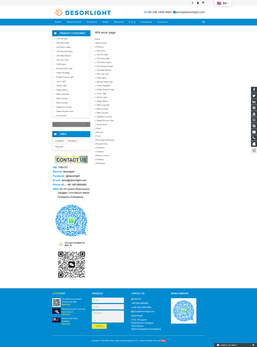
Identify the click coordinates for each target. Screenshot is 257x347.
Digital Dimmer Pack (105, 120)
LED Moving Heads (105, 66)
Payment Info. (102, 144)
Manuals (99, 132)
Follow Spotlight (103, 86)
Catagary (100, 159)
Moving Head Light (105, 82)
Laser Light (101, 93)
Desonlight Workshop (105, 140)
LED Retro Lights (104, 62)
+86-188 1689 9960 (159, 12)
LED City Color (103, 74)
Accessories (102, 124)
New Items (101, 51)
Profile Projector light (105, 89)
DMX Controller (103, 105)
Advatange (100, 163)
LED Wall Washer (104, 70)
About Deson (101, 43)
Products (100, 47)
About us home (102, 155)
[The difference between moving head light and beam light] (56, 302)
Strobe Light (102, 97)
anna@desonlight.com (190, 12)
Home (97, 39)
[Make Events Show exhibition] (56, 320)
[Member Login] (198, 2)
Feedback (100, 148)
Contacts (100, 151)
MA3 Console (102, 109)
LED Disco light (103, 58)
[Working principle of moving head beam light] (56, 311)
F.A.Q (98, 136)
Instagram (59, 141)
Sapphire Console (104, 117)
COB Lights (101, 78)
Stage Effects (102, 101)
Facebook (72, 141)
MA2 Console (102, 113)
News (98, 128)
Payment (59, 147)
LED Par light (102, 55)
